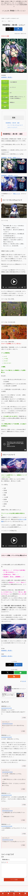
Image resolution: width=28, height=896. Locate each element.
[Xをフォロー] (7, 672)
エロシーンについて (12, 127)
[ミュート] (22, 287)
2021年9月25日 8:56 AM (7, 723)
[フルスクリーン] (25, 287)
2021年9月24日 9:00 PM (6, 795)
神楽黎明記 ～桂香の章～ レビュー (9, 175)
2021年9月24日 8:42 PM (6, 708)
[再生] (3, 287)
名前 (2, 856)
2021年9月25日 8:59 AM (7, 772)
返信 (24, 717)
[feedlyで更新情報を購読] (20, 672)
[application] (14, 282)
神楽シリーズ (16, 193)
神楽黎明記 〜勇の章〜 (6, 656)
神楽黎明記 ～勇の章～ (6, 77)
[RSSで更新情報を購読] (14, 676)
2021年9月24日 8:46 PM (6, 737)
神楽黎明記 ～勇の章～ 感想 (12, 122)
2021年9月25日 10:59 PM (6, 826)
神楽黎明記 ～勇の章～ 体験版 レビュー (11, 157)
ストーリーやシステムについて (15, 125)
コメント (4, 862)
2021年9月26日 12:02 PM (7, 839)
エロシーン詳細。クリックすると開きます (13, 555)
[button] (14, 282)
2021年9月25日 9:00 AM (7, 810)
